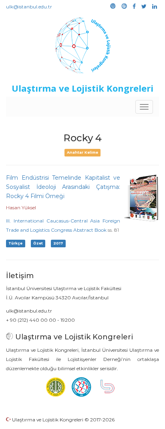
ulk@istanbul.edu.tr (29, 7)
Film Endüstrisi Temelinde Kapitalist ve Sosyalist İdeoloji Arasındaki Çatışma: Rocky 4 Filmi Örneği (63, 187)
